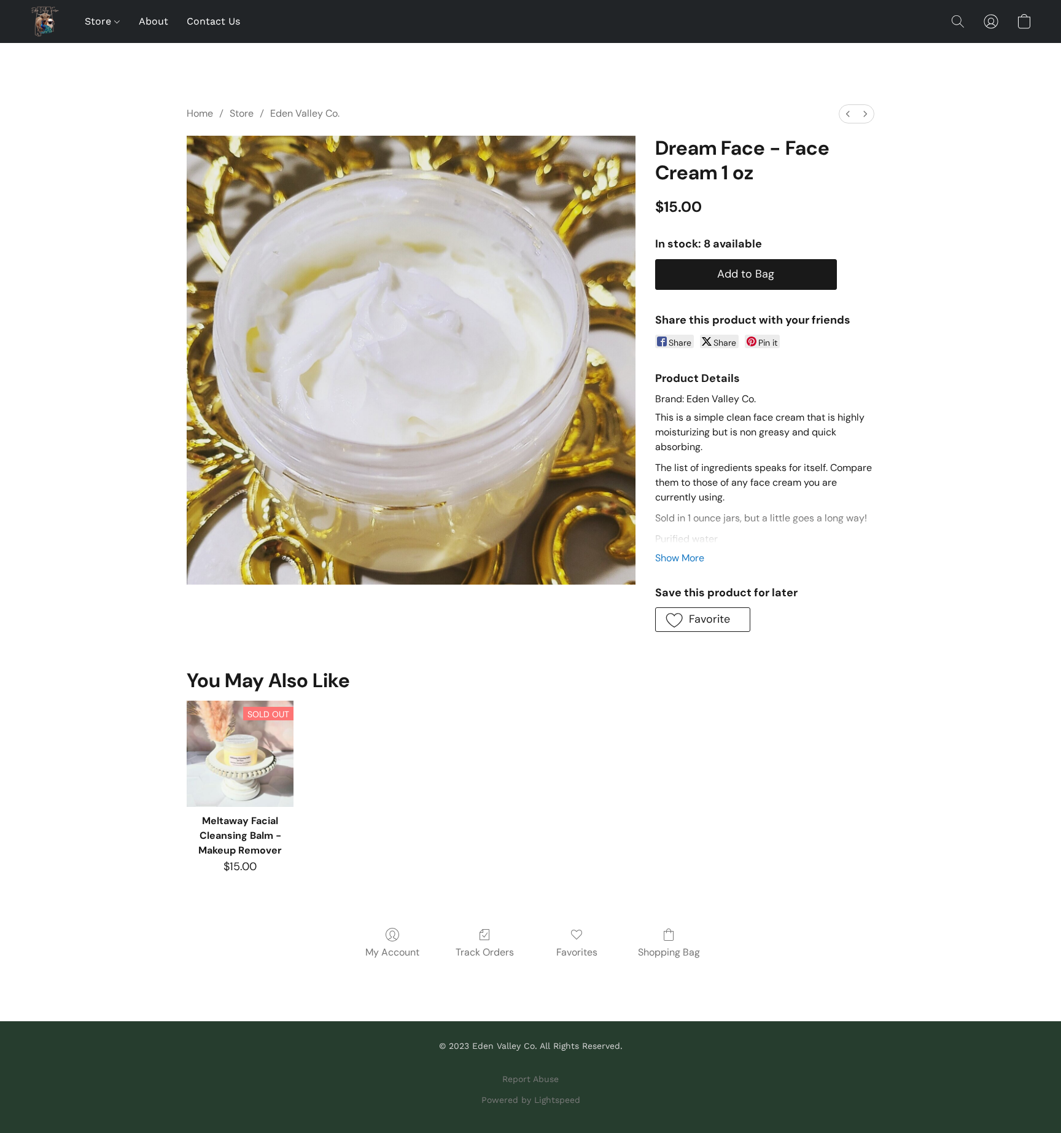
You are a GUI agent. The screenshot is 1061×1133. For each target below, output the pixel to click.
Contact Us (213, 21)
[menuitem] (848, 114)
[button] (44, 21)
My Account (392, 952)
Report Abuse (530, 1079)
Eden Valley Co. (305, 113)
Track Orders (485, 952)
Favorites (576, 952)
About (153, 21)
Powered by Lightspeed (530, 1100)
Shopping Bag (669, 952)
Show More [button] (679, 557)
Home (200, 113)
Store (99, 21)
